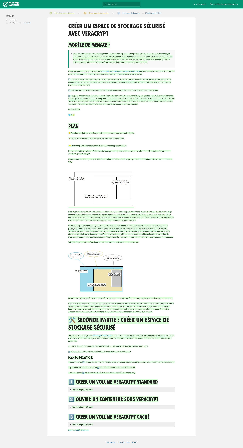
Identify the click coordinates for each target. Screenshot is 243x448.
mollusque (27, 23)
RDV (128, 442)
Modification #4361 (153, 13)
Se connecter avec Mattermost (225, 4)
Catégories (200, 4)
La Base (121, 442)
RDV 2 (134, 442)
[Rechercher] (105, 4)
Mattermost (110, 442)
